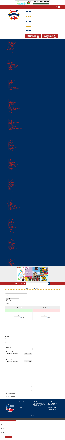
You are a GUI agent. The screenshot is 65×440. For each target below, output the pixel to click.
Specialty (9, 196)
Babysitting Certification (12, 173)
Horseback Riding (11, 232)
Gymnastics (10, 229)
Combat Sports (10, 224)
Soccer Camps (10, 45)
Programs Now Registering (12, 193)
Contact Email (8, 373)
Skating (9, 105)
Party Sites (10, 161)
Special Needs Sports (11, 243)
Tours (9, 114)
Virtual (9, 201)
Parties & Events (9, 134)
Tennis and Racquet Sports (12, 248)
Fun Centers (10, 86)
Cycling (9, 225)
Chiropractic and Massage (12, 121)
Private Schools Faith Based (12, 57)
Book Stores (10, 204)
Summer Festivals (11, 263)
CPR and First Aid (11, 123)
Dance (9, 178)
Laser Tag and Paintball (12, 93)
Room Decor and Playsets (12, 214)
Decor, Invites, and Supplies (12, 147)
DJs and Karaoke (11, 148)
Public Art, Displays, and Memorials (13, 100)
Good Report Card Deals (12, 258)
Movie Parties (10, 157)
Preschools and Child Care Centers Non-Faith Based (16, 56)
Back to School (10, 255)
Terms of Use (22, 404)
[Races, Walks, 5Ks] (12, 300)
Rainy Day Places (11, 101)
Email (2, 424)
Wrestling (9, 252)
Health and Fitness (11, 230)
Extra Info (7, 340)
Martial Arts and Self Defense (12, 234)
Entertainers (10, 149)
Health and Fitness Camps (12, 42)
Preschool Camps (11, 44)
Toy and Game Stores (11, 217)
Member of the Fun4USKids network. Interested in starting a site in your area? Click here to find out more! (39, 404)
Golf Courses (10, 89)
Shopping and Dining (10, 203)
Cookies (9, 146)
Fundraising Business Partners (13, 65)
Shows (9, 262)
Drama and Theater (11, 179)
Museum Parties (10, 158)
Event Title (7, 291)
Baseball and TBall (11, 220)
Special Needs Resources (12, 69)
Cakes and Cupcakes (11, 139)
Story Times (10, 198)
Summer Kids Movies (11, 264)
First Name (2, 428)
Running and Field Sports (12, 238)
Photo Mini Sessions (11, 261)
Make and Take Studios (12, 94)
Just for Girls (10, 186)
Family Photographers (11, 64)
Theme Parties (10, 168)
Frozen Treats (10, 211)
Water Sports (10, 250)
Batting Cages (10, 77)
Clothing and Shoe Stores (12, 205)
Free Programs (10, 183)
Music (9, 190)
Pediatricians (10, 132)
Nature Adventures (11, 98)
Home (6, 6)
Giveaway (22, 6)
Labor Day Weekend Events (12, 259)
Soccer (9, 241)
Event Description (9, 322)
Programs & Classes (10, 170)
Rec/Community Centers (12, 102)
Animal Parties (10, 135)
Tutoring (9, 60)
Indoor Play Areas (11, 92)
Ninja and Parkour (11, 235)
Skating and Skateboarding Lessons (13, 240)
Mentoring (10, 188)
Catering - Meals (10, 142)
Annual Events (10, 254)
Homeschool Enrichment (12, 185)
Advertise (18, 6)
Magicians (10, 156)
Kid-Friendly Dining (11, 212)
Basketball (10, 221)
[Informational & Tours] (12, 302)
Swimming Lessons (11, 247)
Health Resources (9, 117)
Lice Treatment (10, 127)
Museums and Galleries (12, 97)
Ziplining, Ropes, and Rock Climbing (13, 116)
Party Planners (10, 160)
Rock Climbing (10, 237)
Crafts (9, 177)
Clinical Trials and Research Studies (13, 122)
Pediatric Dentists (11, 130)
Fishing (9, 84)
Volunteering (10, 202)
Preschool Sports (11, 236)
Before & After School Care (12, 50)
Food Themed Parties (11, 151)
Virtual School (10, 62)
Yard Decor (10, 169)
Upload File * (9, 359)
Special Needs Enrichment (12, 195)
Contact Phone (8, 377)
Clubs (9, 175)
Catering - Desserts (11, 141)
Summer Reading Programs (12, 200)
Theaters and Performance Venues (13, 113)
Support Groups (10, 70)
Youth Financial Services (12, 71)
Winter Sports (10, 251)
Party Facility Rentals (11, 159)
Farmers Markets (11, 210)
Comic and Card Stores (12, 206)
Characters (10, 143)
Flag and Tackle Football (12, 227)
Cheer (9, 223)
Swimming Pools (10, 110)
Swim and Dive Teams (11, 246)
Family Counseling (11, 125)
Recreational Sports (11, 103)
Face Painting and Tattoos (12, 150)
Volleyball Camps (11, 48)
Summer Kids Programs (12, 199)
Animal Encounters (11, 74)
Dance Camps (10, 41)
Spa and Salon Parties (11, 165)
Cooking (9, 176)
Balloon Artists (10, 137)
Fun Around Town (9, 72)
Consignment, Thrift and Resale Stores (14, 207)
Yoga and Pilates (11, 253)
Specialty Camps (11, 46)
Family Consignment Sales (12, 257)
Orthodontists (10, 129)
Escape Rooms (10, 82)
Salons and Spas (11, 104)
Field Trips (10, 83)
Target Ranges (10, 111)
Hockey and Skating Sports (12, 231)
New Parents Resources (12, 67)
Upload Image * (9, 351)
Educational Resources (11, 53)
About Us (21, 407)
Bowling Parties (10, 138)
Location (7, 336)
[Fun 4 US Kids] (14, 14)
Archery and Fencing (11, 219)
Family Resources (9, 63)
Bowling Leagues (11, 222)
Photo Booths (10, 163)
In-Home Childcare (11, 54)
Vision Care (10, 133)
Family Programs (11, 182)
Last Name (2, 432)
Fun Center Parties (11, 153)
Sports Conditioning (11, 245)
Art (8, 172)
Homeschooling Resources (12, 66)
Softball (9, 242)
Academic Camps (11, 40)
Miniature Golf (10, 95)
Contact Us (21, 408)
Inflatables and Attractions (12, 154)
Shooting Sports (10, 239)
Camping (9, 79)
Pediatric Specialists (11, 131)
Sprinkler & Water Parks (12, 109)
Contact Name (8, 369)
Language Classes (11, 187)
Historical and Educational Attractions (14, 90)
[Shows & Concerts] (12, 303)
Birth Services (10, 120)
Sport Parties (10, 167)
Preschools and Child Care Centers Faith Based (15, 55)
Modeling (9, 189)
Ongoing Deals (10, 260)
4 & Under (10, 171)
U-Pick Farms (10, 265)
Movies (9, 96)
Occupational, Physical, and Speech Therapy (15, 128)
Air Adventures (10, 73)
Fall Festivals (10, 256)
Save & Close (10, 393)
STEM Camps (10, 47)
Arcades (9, 75)
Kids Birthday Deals (11, 155)
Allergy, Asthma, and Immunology (13, 118)
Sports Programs (9, 218)
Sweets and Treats (11, 216)
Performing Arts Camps (12, 43)
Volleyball (9, 249)
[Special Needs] (12, 299)
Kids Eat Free (10, 213)
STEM (9, 197)
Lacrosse (9, 233)
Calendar (10, 6)
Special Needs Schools (11, 59)
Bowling (9, 78)
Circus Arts (10, 174)
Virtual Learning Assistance (12, 61)
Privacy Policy (22, 406)
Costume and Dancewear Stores (13, 208)
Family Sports (10, 226)
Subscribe (8, 436)
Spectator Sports (11, 107)
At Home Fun (10, 76)
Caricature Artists (11, 140)
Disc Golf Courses (11, 81)
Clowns (9, 144)
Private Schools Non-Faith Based (13, 58)
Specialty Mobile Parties (12, 166)
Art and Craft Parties (11, 136)
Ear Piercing (10, 209)
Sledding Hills (10, 106)
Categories (7, 295)
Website (7, 365)
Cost (6, 381)
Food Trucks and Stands (12, 152)
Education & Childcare (10, 49)
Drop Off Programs (11, 52)
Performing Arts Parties (11, 162)
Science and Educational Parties (13, 164)
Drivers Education (11, 180)
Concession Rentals (11, 145)
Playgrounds (10, 99)
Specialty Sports (10, 244)
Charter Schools (10, 51)
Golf (9, 228)
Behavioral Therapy (11, 119)
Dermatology (10, 124)
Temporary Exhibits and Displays (13, 112)
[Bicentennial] (12, 297)
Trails (9, 115)
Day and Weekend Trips (12, 80)
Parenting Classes (11, 192)
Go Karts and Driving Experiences (13, 88)
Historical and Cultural (11, 184)
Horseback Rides (11, 91)
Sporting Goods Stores (11, 215)
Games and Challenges (12, 87)
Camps (8, 39)
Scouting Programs (11, 194)
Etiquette (9, 181)
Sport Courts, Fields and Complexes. (14, 108)
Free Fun (9, 85)
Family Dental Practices (12, 126)
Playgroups (10, 68)
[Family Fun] (12, 298)
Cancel (9, 396)
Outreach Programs (11, 191)
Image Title (8, 347)
